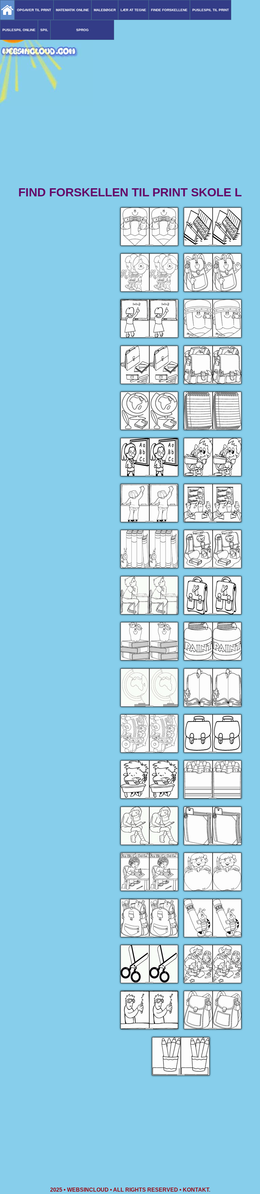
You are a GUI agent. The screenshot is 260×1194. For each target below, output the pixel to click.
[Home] (7, 10)
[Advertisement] (130, 131)
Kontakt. (196, 1190)
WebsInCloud (88, 1190)
